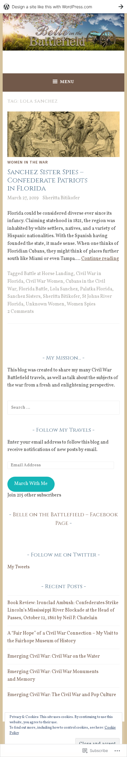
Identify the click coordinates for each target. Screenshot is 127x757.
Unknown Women (45, 304)
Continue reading (100, 258)
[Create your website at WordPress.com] (63, 6)
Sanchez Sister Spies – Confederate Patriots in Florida (47, 180)
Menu (67, 82)
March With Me (31, 484)
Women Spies (81, 304)
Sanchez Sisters (23, 296)
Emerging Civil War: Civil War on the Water (53, 656)
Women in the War (27, 162)
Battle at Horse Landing (49, 274)
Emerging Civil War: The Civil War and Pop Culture (61, 695)
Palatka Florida (96, 289)
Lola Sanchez (64, 289)
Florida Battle (33, 289)
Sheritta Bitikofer (61, 198)
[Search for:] (63, 407)
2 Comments (20, 311)
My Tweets (18, 567)
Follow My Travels (63, 430)
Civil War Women (44, 281)
